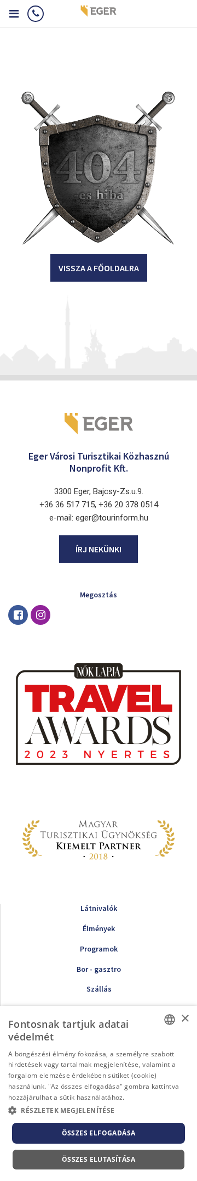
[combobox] (169, 1019)
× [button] (185, 1019)
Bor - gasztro (99, 969)
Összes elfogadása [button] (99, 1133)
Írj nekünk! (98, 549)
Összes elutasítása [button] (98, 1159)
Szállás (99, 989)
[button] (98, 1110)
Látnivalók (98, 908)
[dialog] (98, 1093)
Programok (99, 949)
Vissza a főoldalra (99, 267)
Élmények (99, 928)
